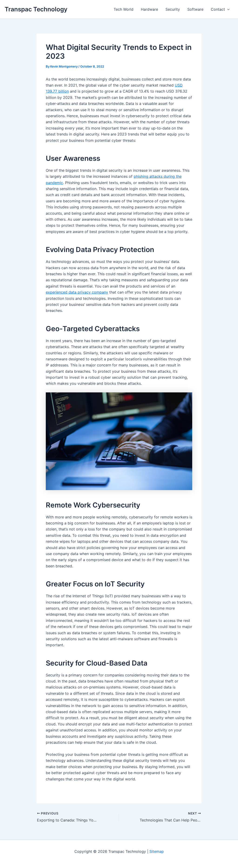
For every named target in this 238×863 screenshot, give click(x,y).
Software (195, 9)
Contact (218, 9)
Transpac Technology (36, 9)
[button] (227, 9)
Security (172, 9)
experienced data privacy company (77, 292)
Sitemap (156, 851)
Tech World (123, 9)
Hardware (149, 9)
